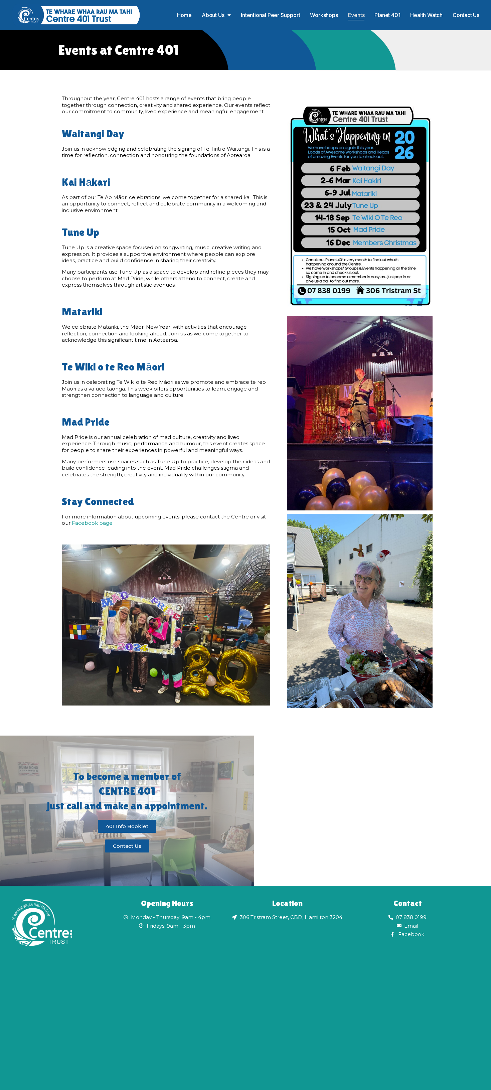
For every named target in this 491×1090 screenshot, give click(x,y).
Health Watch (426, 15)
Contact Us (466, 15)
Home (184, 15)
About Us (213, 15)
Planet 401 (387, 15)
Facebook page (92, 523)
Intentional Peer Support (270, 15)
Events (356, 15)
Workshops (324, 15)
